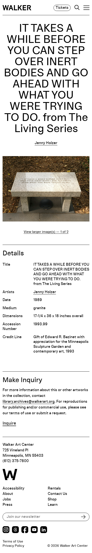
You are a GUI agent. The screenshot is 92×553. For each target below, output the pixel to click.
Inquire (9, 423)
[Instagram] (6, 530)
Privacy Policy (13, 545)
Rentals (54, 488)
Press (7, 505)
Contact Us (57, 494)
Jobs (7, 499)
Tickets (62, 8)
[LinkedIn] (43, 530)
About (8, 494)
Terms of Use (13, 541)
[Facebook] (24, 530)
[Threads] (15, 530)
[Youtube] (34, 530)
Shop (52, 499)
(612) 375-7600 (16, 461)
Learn (53, 505)
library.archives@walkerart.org (29, 402)
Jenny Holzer (46, 143)
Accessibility (13, 488)
